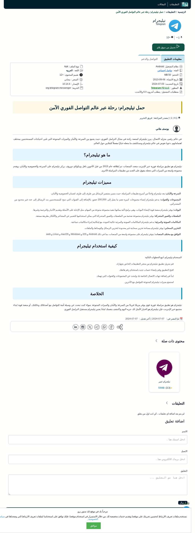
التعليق (184, 471)
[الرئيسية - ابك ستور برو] (186, 4)
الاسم (184, 431)
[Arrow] (167, 403)
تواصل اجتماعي (164, 70)
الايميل (184, 451)
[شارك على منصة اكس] (90, 327)
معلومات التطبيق (173, 59)
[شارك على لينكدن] (75, 327)
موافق (93, 525)
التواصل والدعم (149, 59)
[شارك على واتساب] (104, 327)
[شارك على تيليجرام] (97, 327)
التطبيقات (174, 4)
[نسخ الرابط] (120, 327)
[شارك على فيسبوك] (111, 327)
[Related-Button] (156, 341)
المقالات (162, 4)
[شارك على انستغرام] (83, 327)
